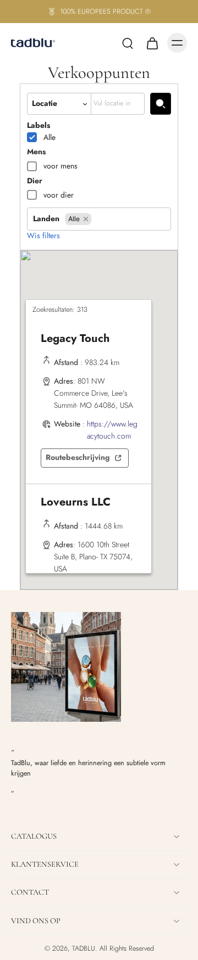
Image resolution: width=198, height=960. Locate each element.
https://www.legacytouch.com (112, 429)
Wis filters (43, 236)
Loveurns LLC (76, 502)
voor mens (60, 165)
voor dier (58, 194)
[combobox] (117, 103)
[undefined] (160, 103)
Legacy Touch (75, 338)
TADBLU (83, 948)
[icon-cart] (152, 43)
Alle (49, 137)
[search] (128, 43)
